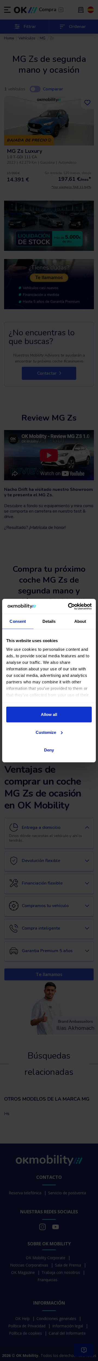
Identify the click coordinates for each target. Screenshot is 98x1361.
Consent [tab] (18, 621)
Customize (46, 732)
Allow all (49, 714)
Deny (49, 750)
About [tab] (80, 621)
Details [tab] (49, 621)
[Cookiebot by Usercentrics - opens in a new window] (69, 606)
